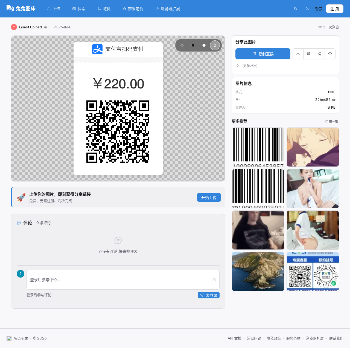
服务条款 (293, 338)
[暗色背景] (193, 45)
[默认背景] (182, 45)
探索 (81, 8)
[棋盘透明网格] (215, 45)
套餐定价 (135, 8)
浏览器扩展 (170, 8)
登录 (319, 9)
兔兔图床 (26, 8)
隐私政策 (274, 338)
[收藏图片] (330, 53)
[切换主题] (307, 8)
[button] (285, 65)
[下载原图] (298, 53)
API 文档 (234, 338)
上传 (56, 8)
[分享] (319, 53)
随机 (106, 8)
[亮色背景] (204, 45)
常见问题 (254, 338)
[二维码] (308, 53)
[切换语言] (295, 8)
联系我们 (336, 338)
